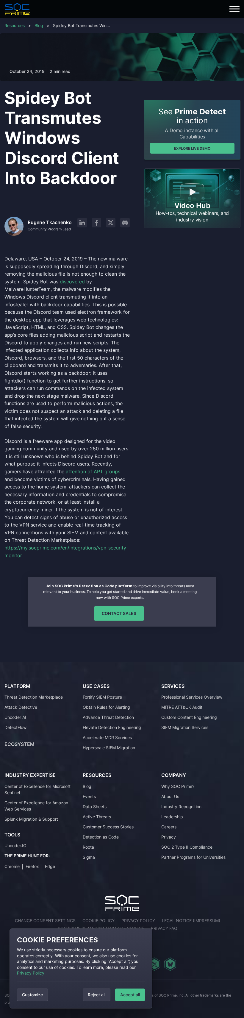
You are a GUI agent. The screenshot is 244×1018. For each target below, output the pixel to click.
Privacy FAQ (164, 928)
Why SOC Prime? (177, 786)
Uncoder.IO (15, 845)
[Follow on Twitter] (154, 964)
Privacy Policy (30, 972)
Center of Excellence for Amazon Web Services (36, 805)
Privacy (168, 836)
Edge (50, 866)
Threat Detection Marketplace (33, 697)
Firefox (32, 866)
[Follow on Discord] (125, 222)
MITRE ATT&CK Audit (181, 707)
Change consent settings (45, 920)
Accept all (130, 994)
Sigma (89, 857)
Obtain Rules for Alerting (106, 707)
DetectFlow (15, 727)
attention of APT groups (93, 471)
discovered (73, 282)
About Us (170, 796)
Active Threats (97, 816)
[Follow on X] (110, 222)
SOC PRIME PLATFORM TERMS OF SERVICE (101, 928)
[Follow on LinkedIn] (82, 222)
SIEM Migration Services (184, 727)
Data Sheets (95, 806)
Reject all (96, 994)
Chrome (12, 866)
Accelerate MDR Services (107, 737)
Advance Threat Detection (108, 717)
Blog (39, 25)
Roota (88, 847)
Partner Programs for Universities (193, 857)
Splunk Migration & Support (31, 819)
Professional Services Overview (191, 697)
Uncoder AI (15, 717)
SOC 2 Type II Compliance (186, 847)
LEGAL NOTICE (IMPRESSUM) (191, 920)
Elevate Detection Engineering (112, 727)
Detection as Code (101, 836)
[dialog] (81, 968)
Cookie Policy (98, 920)
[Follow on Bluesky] (170, 964)
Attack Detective (20, 707)
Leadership (172, 816)
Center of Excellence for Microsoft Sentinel (37, 789)
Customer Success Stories (108, 826)
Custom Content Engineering (189, 717)
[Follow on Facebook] (96, 222)
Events (89, 796)
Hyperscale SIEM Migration (109, 747)
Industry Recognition (181, 806)
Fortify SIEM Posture (102, 697)
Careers (168, 826)
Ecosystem (19, 744)
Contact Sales (119, 613)
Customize (32, 994)
